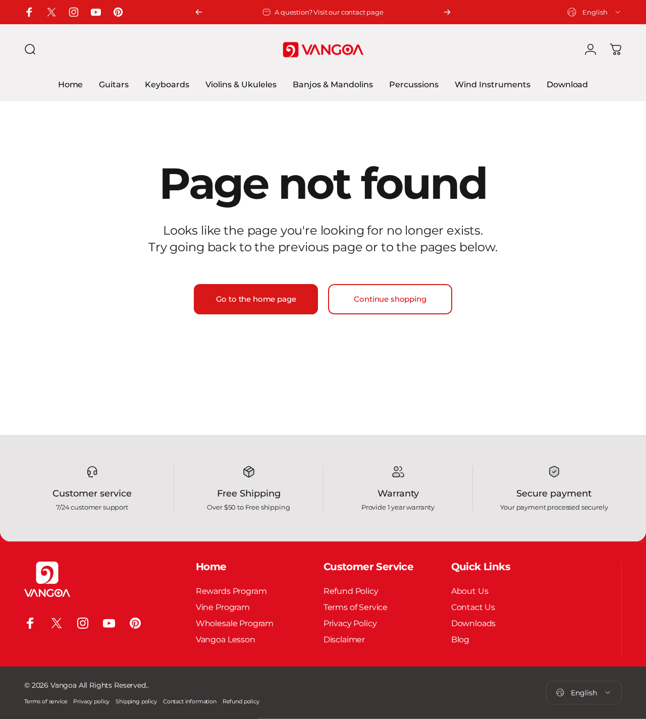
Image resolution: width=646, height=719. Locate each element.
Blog (460, 639)
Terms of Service (356, 607)
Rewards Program (231, 591)
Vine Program (223, 607)
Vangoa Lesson (225, 639)
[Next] (447, 12)
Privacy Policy (350, 623)
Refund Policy (351, 591)
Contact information (190, 701)
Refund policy (241, 701)
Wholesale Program (235, 623)
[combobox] (594, 12)
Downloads (473, 623)
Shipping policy (136, 701)
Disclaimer (344, 639)
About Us (470, 591)
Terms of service (45, 701)
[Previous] (199, 12)
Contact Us (473, 607)
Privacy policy (91, 701)
